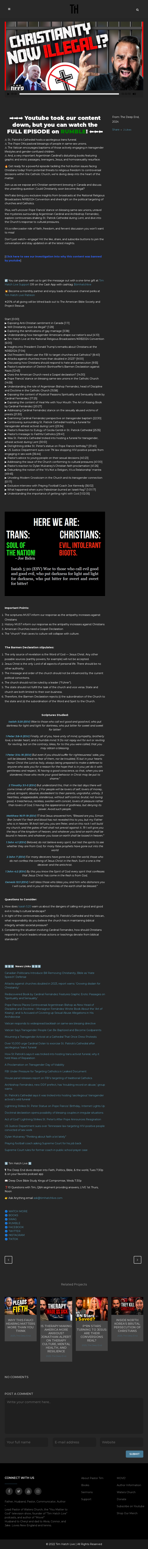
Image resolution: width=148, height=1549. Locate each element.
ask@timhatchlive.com (48, 1198)
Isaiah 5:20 (24, 906)
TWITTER (14, 1231)
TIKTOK (13, 1239)
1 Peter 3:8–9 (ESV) (18, 736)
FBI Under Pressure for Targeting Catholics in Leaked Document (45, 1071)
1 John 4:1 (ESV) (16, 842)
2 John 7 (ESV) (16, 857)
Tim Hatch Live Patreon (20, 295)
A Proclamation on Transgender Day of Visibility (34, 1064)
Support (86, 1499)
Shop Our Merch (127, 1513)
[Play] (8, 94)
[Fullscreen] (141, 94)
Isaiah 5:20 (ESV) (19, 721)
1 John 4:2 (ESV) (15, 871)
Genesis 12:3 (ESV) (16, 882)
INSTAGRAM (16, 1235)
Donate (121, 1499)
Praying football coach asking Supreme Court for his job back (43, 1143)
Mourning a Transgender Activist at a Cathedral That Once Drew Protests (51, 1036)
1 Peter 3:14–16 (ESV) (18, 754)
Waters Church (126, 1492)
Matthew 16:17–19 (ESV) (21, 815)
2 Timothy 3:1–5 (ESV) (22, 785)
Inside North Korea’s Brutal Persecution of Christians (127, 1325)
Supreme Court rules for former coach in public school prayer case (46, 1150)
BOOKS (13, 1215)
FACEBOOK (16, 1227)
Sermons (87, 1492)
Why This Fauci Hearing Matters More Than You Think (20, 1325)
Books (85, 1485)
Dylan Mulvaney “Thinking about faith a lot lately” (35, 1136)
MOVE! (121, 1478)
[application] (74, 59)
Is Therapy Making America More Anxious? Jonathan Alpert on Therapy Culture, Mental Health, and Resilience (56, 1338)
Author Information (129, 1485)
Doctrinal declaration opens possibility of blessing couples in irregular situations (54, 1112)
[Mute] (134, 93)
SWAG (12, 1219)
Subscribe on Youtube (130, 1506)
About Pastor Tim (92, 1478)
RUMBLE (73, 131)
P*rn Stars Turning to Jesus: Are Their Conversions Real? (92, 1333)
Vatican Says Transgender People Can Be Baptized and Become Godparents (53, 1030)
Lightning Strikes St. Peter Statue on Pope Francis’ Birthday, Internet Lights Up (55, 1106)
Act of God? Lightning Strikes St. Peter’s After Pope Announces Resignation (53, 1119)
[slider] (69, 94)
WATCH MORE (18, 1211)
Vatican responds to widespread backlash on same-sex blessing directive (50, 1023)
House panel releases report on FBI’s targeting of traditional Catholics (49, 1078)
